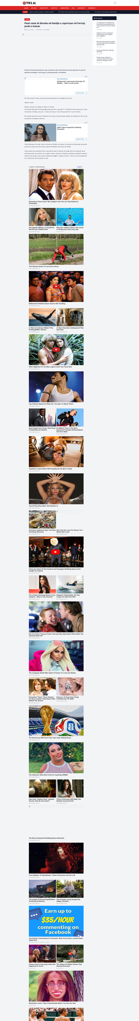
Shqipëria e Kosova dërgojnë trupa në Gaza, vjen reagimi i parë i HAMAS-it (105, 34)
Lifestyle (54, 8)
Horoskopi (81, 8)
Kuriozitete (44, 8)
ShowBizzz (91, 8)
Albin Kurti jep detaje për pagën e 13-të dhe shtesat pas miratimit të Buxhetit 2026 (106, 43)
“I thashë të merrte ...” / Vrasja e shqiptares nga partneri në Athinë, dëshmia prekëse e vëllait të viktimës (54, 12)
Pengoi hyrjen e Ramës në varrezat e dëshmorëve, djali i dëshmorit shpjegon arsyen (105, 59)
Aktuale (34, 8)
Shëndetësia (64, 8)
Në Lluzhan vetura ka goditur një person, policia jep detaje (101, 12)
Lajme (26, 8)
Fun (73, 8)
